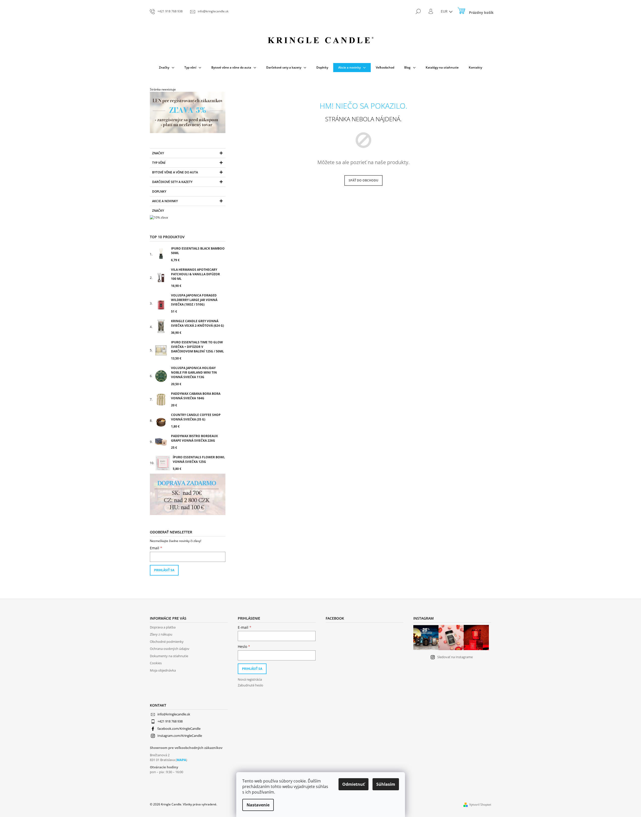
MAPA (181, 760)
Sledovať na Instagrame (455, 657)
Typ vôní (158, 163)
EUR (445, 11)
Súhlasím (385, 784)
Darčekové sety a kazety (172, 182)
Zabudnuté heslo (250, 685)
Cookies (156, 663)
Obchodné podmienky (167, 641)
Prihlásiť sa (164, 570)
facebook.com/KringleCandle (178, 728)
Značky (158, 153)
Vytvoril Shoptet (480, 804)
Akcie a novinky (165, 201)
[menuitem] (166, 67)
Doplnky (159, 191)
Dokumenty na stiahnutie (169, 656)
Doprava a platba (163, 627)
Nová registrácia (250, 679)
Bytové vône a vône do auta (175, 172)
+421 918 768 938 (170, 721)
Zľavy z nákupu (161, 634)
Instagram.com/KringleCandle (179, 735)
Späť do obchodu (363, 180)
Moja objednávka (163, 670)
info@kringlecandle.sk (173, 714)
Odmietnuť (353, 784)
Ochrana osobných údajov (169, 648)
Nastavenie (258, 805)
